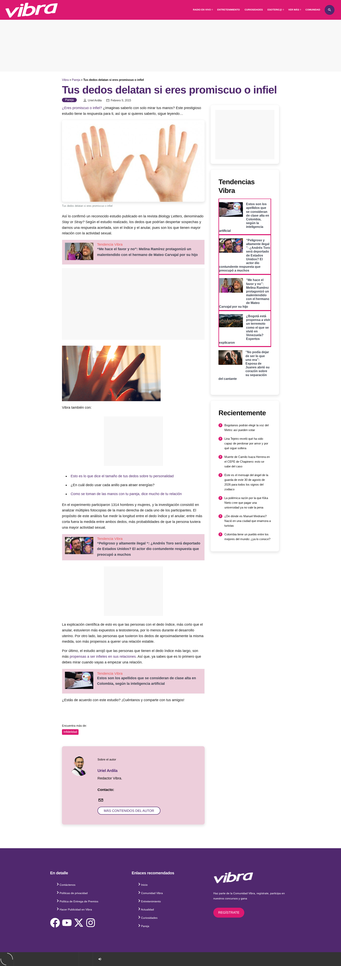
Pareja (76, 79)
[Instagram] (91, 923)
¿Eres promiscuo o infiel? (82, 108)
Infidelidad (70, 732)
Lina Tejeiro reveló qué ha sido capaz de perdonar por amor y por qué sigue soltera (246, 443)
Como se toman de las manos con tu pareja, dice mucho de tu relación (126, 494)
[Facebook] (55, 923)
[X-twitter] (79, 923)
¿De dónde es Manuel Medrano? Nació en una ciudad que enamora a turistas (247, 520)
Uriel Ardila (95, 100)
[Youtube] (67, 923)
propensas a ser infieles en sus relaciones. (103, 656)
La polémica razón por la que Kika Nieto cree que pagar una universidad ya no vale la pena (246, 502)
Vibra (65, 79)
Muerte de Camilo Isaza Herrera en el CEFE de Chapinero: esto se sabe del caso (247, 461)
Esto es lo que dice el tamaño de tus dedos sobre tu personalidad (122, 476)
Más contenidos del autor (129, 811)
